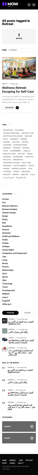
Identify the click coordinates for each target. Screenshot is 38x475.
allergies (20, 130)
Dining (4, 219)
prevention (18, 160)
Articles (5, 199)
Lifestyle (29, 157)
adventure (8, 130)
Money (5, 263)
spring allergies (19, 169)
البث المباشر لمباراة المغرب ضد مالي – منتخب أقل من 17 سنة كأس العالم (20, 352)
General (5, 229)
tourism (7, 172)
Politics (7, 160)
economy (7, 145)
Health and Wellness (10, 236)
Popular (10, 313)
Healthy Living (10, 154)
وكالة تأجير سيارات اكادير (18, 332)
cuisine (7, 142)
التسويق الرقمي (9, 177)
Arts (4, 202)
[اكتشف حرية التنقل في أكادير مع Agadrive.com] (4, 320)
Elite (4, 222)
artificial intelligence (13, 136)
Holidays (6, 246)
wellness (26, 172)
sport (31, 166)
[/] (29, 5)
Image (30, 154)
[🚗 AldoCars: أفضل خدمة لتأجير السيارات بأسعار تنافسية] (4, 339)
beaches (29, 136)
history (22, 154)
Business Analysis (9, 209)
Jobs (4, 256)
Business (14, 139)
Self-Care (27, 163)
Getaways (6, 233)
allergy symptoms (11, 133)
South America (20, 166)
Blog (6, 139)
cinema (24, 139)
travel (16, 172)
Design (25, 142)
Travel (4, 287)
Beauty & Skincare (10, 206)
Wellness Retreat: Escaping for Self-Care (18, 90)
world (16, 174)
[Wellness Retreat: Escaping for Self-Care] (19, 68)
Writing (25, 174)
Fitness (26, 148)
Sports (5, 277)
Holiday (5, 243)
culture (16, 142)
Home (4, 50)
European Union (20, 145)
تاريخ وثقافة (6, 304)
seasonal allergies (12, 163)
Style (4, 280)
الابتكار (33, 174)
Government (16, 151)
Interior (7, 157)
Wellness (6, 293)
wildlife (7, 174)
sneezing (7, 166)
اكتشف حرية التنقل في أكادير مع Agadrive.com (21, 322)
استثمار (5, 297)
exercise (7, 148)
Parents (5, 266)
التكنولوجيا (6, 300)
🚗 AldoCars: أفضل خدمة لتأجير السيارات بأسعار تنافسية (21, 341)
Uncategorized (8, 290)
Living (4, 260)
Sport (4, 273)
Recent (28, 313)
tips (30, 169)
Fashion (17, 148)
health (27, 151)
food (6, 151)
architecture (28, 133)
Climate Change (9, 212)
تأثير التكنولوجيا (21, 177)
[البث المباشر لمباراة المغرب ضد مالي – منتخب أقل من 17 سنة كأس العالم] (4, 349)
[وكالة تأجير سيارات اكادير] (4, 331)
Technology (7, 283)
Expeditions (7, 226)
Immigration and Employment (14, 253)
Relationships (8, 270)
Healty (5, 84)
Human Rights (8, 249)
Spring (6, 169)
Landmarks (18, 157)
